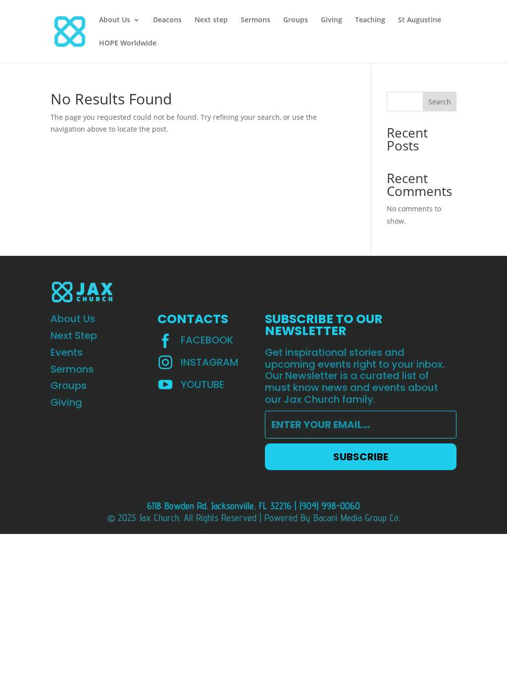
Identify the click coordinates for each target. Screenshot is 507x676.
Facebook (207, 340)
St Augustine (419, 20)
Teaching (370, 20)
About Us (114, 20)
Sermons (255, 20)
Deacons (167, 20)
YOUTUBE (202, 384)
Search (439, 101)
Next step (211, 20)
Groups (295, 20)
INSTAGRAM (210, 362)
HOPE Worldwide (127, 44)
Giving (331, 20)
